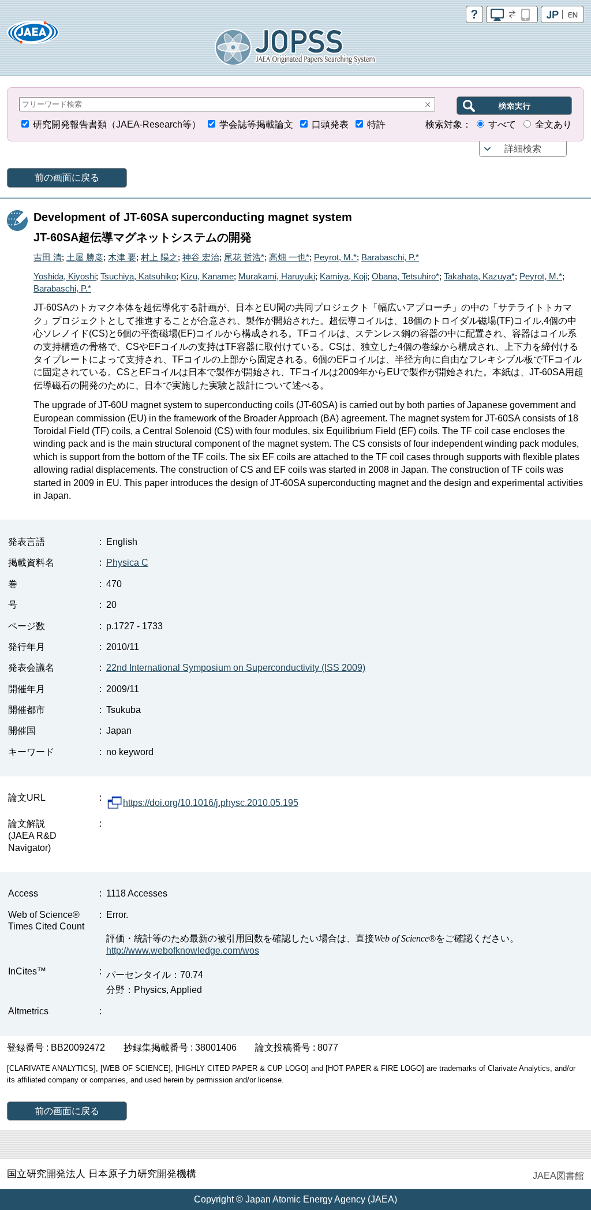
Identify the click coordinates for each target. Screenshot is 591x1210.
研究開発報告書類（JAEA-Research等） (117, 124)
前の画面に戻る (67, 177)
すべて (502, 124)
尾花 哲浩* (244, 257)
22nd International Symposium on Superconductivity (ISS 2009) (235, 668)
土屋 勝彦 (84, 257)
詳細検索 (522, 149)
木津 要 (122, 257)
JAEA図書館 (558, 1176)
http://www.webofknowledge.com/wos (182, 950)
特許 (376, 124)
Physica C (127, 562)
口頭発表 (330, 124)
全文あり (553, 124)
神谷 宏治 (200, 257)
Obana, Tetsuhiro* (405, 276)
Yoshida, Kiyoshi (64, 276)
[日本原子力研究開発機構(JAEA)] (33, 36)
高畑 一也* (289, 257)
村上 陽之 (159, 257)
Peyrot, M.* (335, 257)
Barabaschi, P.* (390, 257)
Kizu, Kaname (207, 276)
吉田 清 (47, 257)
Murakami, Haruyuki (276, 276)
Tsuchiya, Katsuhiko (138, 276)
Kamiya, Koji (343, 276)
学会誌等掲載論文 (256, 124)
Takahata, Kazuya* (479, 276)
